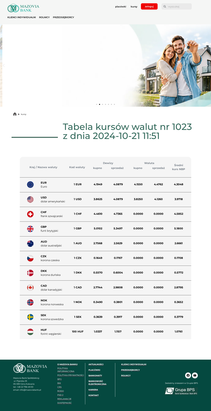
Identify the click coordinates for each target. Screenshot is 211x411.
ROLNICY (44, 17)
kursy (134, 6)
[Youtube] (195, 375)
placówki (120, 6)
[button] (4, 66)
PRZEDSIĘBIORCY (63, 17)
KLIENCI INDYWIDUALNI (21, 17)
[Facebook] (188, 375)
